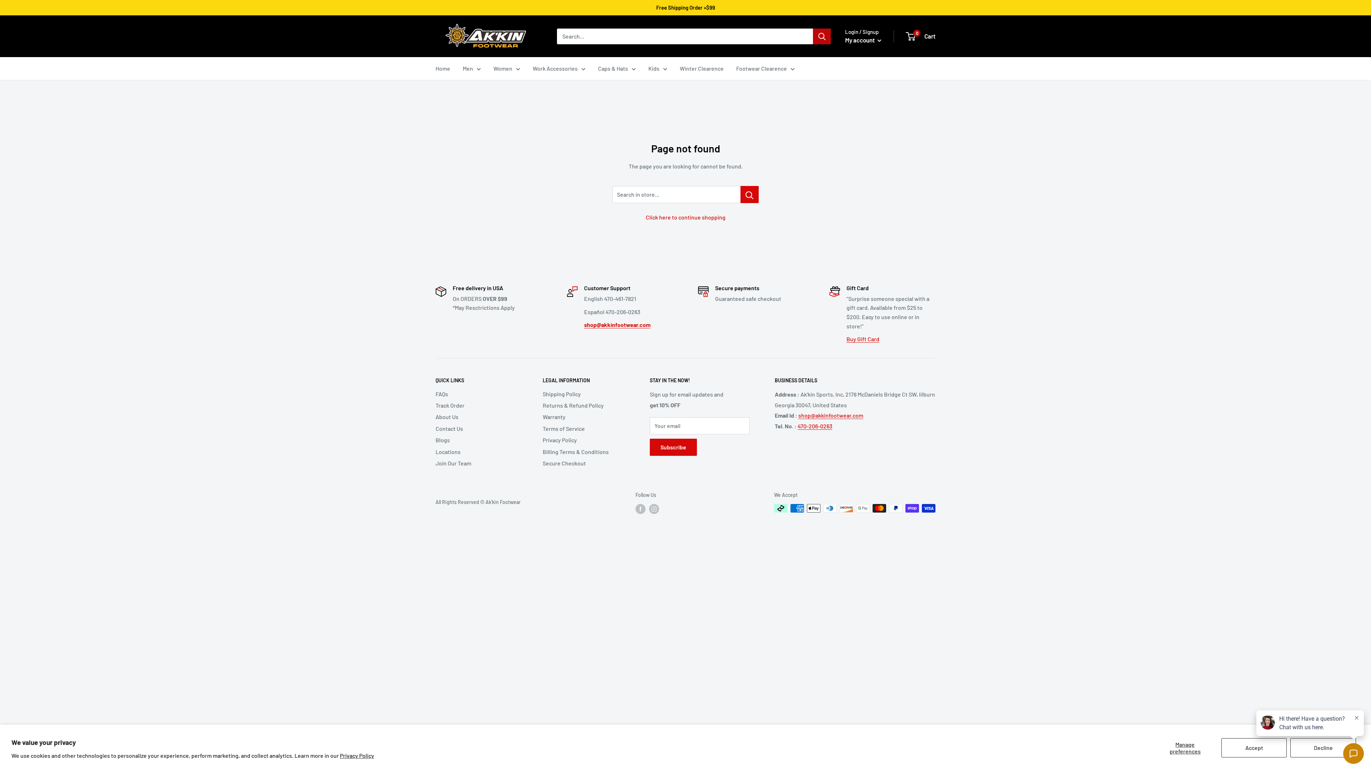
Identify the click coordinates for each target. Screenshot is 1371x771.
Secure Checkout (564, 463)
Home (443, 68)
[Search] (822, 36)
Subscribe (673, 447)
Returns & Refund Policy (573, 405)
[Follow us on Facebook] (641, 509)
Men (468, 68)
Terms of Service (564, 428)
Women (502, 68)
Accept (1254, 747)
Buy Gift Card (863, 339)
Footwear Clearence (761, 68)
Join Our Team (453, 463)
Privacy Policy (357, 755)
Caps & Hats (613, 68)
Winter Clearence (702, 68)
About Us (447, 416)
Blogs (443, 440)
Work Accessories (555, 68)
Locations (448, 451)
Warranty (554, 416)
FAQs (442, 393)
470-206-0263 (815, 426)
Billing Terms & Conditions (576, 451)
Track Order (450, 405)
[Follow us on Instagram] (654, 509)
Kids (653, 68)
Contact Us (449, 428)
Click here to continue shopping (685, 217)
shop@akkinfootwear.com (830, 415)
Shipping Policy (562, 393)
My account (860, 40)
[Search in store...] (749, 194)
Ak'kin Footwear (503, 502)
